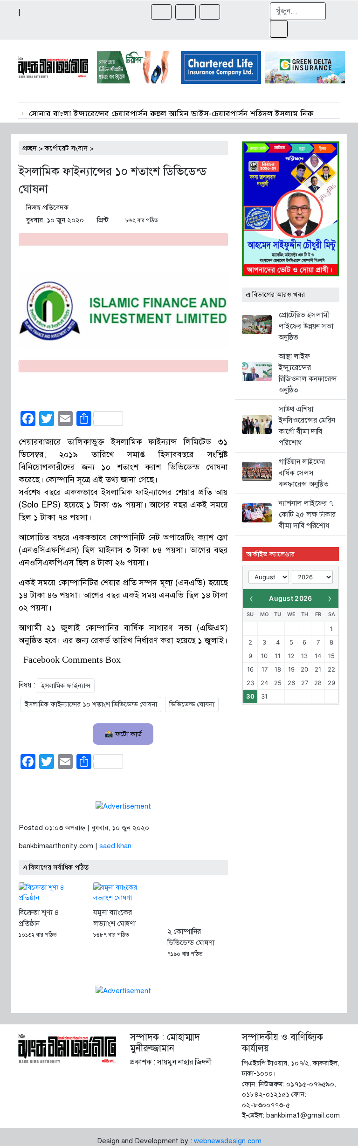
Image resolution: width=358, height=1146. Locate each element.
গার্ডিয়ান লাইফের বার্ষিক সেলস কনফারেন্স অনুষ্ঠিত (304, 473)
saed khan (115, 846)
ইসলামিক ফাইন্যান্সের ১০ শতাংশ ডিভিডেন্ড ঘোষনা (91, 704)
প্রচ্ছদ (29, 148)
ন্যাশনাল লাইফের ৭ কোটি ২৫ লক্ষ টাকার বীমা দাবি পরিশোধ (307, 514)
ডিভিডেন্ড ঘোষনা (191, 704)
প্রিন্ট (102, 220)
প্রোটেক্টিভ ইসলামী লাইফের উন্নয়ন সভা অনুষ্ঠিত (306, 326)
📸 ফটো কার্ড (123, 734)
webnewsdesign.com (228, 1141)
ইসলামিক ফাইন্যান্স (65, 685)
